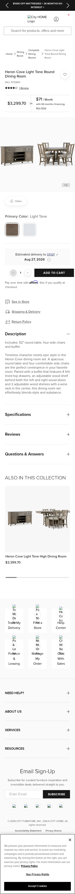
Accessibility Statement (28, 830)
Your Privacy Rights (37, 874)
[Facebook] (26, 806)
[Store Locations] (18, 19)
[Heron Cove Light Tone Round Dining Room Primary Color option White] (29, 230)
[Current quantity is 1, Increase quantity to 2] (27, 272)
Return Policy (21, 322)
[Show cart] (68, 19)
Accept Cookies (37, 886)
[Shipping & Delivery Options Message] (48, 259)
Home (9, 53)
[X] (37, 806)
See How (41, 108)
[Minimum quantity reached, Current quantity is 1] (13, 272)
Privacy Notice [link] (54, 830)
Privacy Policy (29, 866)
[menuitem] (6, 19)
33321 (51, 254)
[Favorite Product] (65, 74)
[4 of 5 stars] (11, 88)
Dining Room (20, 54)
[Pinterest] (49, 806)
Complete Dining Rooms (33, 54)
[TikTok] (60, 806)
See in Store (20, 302)
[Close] (70, 839)
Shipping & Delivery (26, 312)
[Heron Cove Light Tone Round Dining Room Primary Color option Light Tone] (12, 230)
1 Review (24, 88)
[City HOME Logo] (38, 19)
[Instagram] (14, 806)
